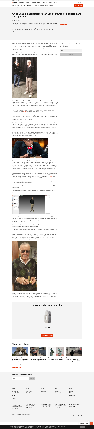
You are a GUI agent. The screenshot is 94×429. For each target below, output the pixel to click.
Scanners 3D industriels (16, 392)
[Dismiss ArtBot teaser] (88, 421)
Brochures (46, 5)
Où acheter (14, 398)
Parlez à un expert (78, 5)
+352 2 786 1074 (15, 409)
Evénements (71, 392)
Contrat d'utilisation (15, 415)
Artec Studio (50, 176)
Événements (37, 5)
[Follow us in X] (76, 415)
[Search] (75, 2)
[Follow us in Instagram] (73, 415)
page (36, 427)
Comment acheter (58, 392)
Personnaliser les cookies (73, 426)
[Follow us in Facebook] (70, 415)
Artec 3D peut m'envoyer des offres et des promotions (21, 381)
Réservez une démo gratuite (47, 335)
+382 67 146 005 (72, 406)
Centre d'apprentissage (27, 5)
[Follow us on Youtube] (81, 415)
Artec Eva (63, 25)
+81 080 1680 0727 (58, 407)
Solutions (13, 395)
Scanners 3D (62, 23)
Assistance (57, 391)
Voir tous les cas (16, 367)
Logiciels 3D (14, 394)
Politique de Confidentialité (32, 415)
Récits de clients (29, 391)
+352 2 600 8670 (15, 408)
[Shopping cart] (78, 2)
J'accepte (82, 426)
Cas (21, 5)
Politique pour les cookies (42, 415)
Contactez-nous (51, 415)
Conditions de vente (23, 415)
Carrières (71, 394)
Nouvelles (42, 5)
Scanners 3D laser (15, 391)
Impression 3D (43, 391)
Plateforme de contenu (16, 5)
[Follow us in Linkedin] (78, 415)
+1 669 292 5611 (29, 407)
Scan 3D (42, 389)
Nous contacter (72, 395)
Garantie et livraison (58, 394)
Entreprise (71, 389)
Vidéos (33, 5)
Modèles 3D (51, 5)
